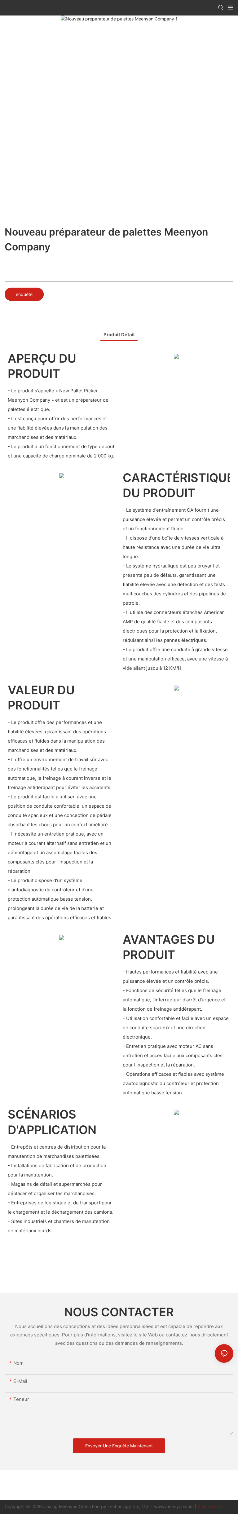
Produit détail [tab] (119, 335)
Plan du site (209, 1506)
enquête (24, 294)
